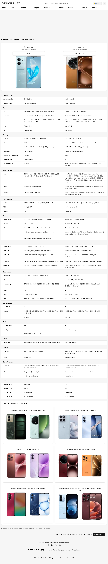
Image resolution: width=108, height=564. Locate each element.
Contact (94, 7)
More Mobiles (98, 534)
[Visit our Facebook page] (48, 545)
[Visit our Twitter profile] (52, 545)
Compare (36, 7)
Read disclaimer (47, 528)
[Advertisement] (54, 22)
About (70, 7)
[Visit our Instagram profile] (56, 545)
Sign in (98, 3)
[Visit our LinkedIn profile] (60, 545)
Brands (23, 7)
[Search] (89, 3)
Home (4, 7)
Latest (13, 7)
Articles (47, 7)
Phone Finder (59, 7)
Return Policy (82, 7)
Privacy (64, 558)
